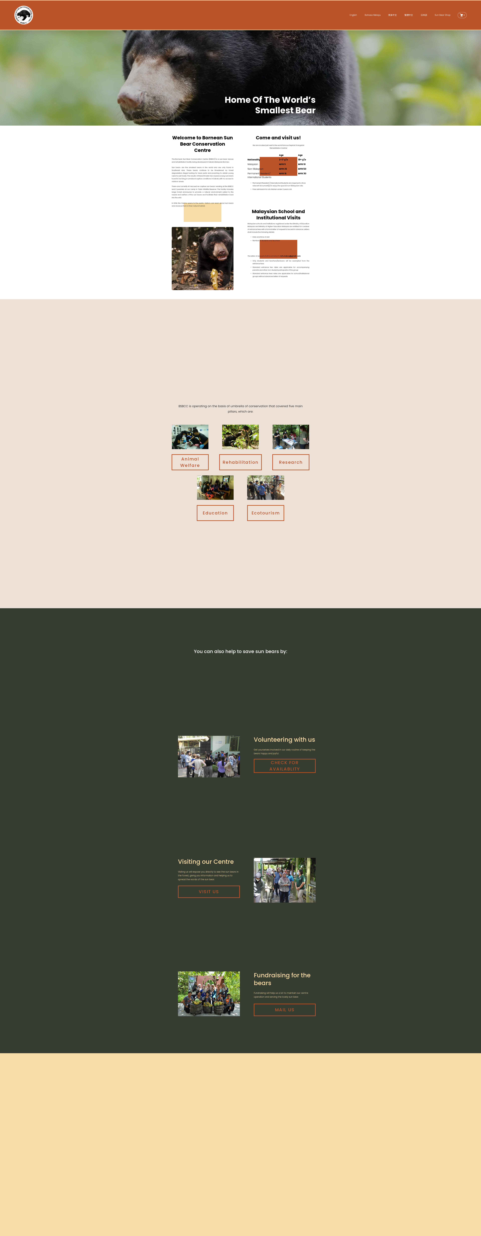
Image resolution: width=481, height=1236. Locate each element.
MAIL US (285, 1010)
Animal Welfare (190, 462)
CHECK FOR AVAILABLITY (284, 766)
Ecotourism (266, 513)
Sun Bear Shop (442, 15)
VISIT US (209, 892)
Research (291, 462)
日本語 (424, 15)
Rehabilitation (241, 462)
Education (215, 513)
